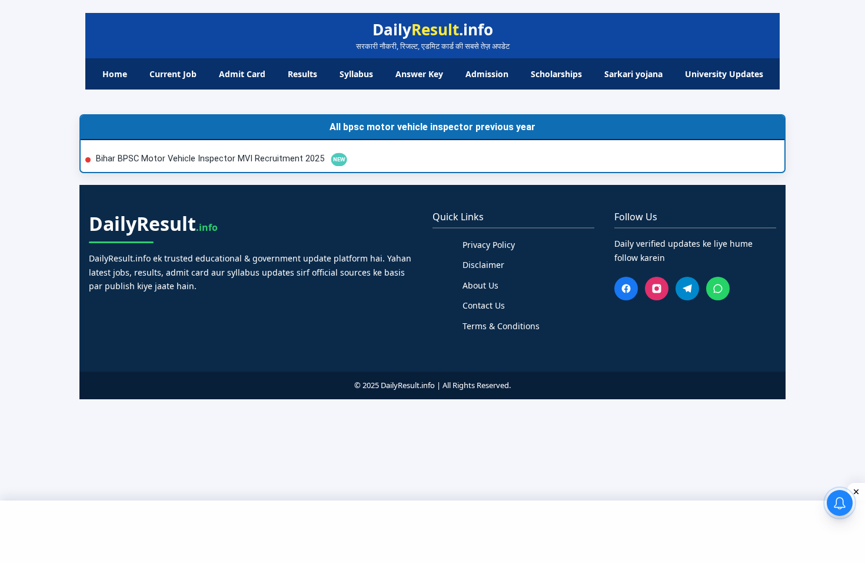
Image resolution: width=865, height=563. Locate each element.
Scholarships (556, 74)
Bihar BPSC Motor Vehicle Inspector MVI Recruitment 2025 (211, 159)
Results (302, 74)
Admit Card (242, 74)
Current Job (173, 74)
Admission (486, 74)
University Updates (724, 74)
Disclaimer (483, 264)
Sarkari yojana (633, 74)
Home (114, 74)
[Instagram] (656, 288)
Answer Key (419, 74)
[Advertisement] (432, 530)
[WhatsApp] (718, 288)
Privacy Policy (489, 244)
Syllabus (356, 74)
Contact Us (484, 305)
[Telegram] (687, 288)
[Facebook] (626, 288)
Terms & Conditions (501, 326)
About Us (480, 285)
